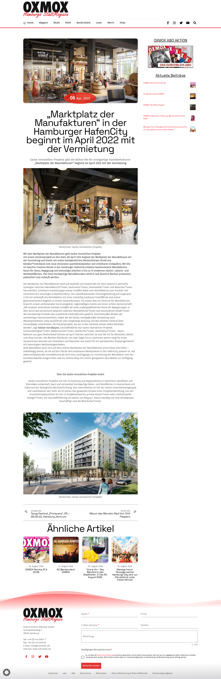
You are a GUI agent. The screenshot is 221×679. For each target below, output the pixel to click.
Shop (122, 22)
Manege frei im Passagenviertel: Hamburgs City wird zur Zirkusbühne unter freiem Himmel (124, 574)
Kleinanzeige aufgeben (162, 673)
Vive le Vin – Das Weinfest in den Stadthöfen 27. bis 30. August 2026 (95, 573)
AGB (73, 673)
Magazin (43, 22)
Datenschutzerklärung (105, 655)
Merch (110, 22)
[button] (6, 672)
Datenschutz (85, 673)
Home (30, 22)
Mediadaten (101, 673)
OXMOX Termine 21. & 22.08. (36, 571)
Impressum (53, 673)
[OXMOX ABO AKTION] (170, 57)
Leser (99, 22)
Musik (57, 22)
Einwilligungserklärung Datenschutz (96, 650)
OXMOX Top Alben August (154, 105)
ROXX (68, 22)
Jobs (65, 673)
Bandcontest (84, 22)
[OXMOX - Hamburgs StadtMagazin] (45, 16)
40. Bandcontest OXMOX (66, 571)
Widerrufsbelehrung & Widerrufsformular (130, 673)
